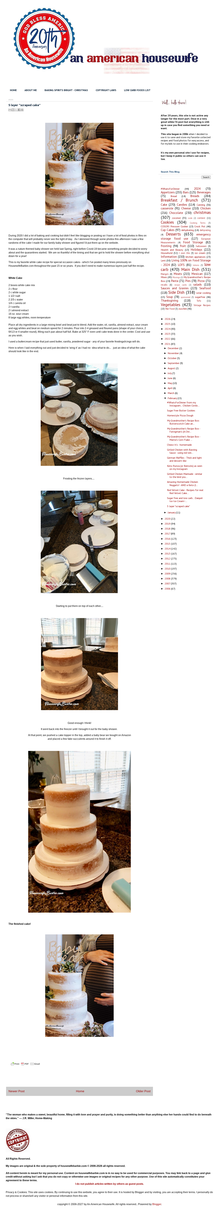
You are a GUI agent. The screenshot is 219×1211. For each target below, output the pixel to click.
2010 (168, 568)
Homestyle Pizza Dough (180, 415)
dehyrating (205, 230)
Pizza (201, 281)
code (190, 218)
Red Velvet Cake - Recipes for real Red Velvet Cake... (185, 491)
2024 (197, 188)
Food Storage (193, 242)
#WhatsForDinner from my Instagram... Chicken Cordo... (183, 404)
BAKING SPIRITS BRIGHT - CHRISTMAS (66, 90)
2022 (168, 338)
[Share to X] (16, 109)
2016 (168, 538)
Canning (201, 204)
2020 (168, 518)
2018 (168, 528)
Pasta (174, 281)
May (170, 383)
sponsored (185, 297)
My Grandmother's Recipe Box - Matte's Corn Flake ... (183, 438)
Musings (176, 277)
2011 (168, 563)
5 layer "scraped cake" (178, 506)
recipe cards (180, 285)
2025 (168, 323)
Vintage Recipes (202, 305)
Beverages (204, 192)
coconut (176, 217)
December (173, 348)
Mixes (164, 277)
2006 (168, 588)
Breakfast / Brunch (179, 200)
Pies (188, 281)
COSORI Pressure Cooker (174, 226)
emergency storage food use (186, 236)
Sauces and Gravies (175, 288)
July (170, 373)
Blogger (156, 1204)
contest (201, 217)
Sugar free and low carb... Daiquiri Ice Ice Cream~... (185, 499)
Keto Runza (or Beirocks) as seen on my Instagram (184, 467)
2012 (168, 558)
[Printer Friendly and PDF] (25, 1066)
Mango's (165, 273)
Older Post (143, 1091)
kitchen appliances (196, 256)
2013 (168, 553)
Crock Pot (199, 226)
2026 (168, 318)
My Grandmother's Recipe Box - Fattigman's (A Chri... (183, 430)
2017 (168, 533)
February (172, 398)
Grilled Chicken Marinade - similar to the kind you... (184, 475)
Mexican (197, 274)
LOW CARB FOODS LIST (137, 90)
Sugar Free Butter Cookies (181, 410)
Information (169, 257)
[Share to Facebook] (19, 109)
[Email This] (10, 109)
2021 (168, 343)
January (172, 512)
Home (80, 1091)
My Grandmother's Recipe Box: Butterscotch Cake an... (183, 422)
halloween (201, 246)
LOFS (181, 265)
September (174, 363)
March (171, 393)
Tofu (199, 300)
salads (197, 284)
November (174, 353)
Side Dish (176, 292)
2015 (168, 543)
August (172, 368)
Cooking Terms (198, 223)
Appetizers (168, 192)
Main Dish (190, 269)
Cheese (186, 208)
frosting (166, 246)
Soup (169, 297)
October (172, 358)
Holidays (196, 249)
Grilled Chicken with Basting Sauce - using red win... (182, 451)
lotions (196, 265)
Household (167, 253)
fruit (183, 246)
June (170, 378)
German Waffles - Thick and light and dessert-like (184, 459)
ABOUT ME (31, 90)
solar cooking (203, 292)
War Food (170, 308)
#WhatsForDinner (170, 188)
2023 (168, 333)
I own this (184, 253)
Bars (186, 192)
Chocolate (176, 213)
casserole (167, 208)
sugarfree (200, 297)
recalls (164, 284)
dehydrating (187, 230)
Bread (174, 196)
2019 (168, 523)
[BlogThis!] (13, 109)
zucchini (182, 308)
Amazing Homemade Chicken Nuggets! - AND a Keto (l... (182, 483)
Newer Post (16, 1091)
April (170, 388)
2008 (168, 578)
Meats (178, 274)
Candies (182, 205)
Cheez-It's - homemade (179, 444)
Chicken (205, 208)
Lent (163, 260)
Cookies (167, 222)
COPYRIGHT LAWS (106, 90)
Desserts (173, 234)
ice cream (200, 253)
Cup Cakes (167, 230)
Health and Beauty (172, 249)
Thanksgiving (169, 300)
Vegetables (170, 304)
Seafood (205, 288)
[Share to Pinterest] (22, 109)
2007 (168, 583)
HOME (13, 90)
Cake (164, 205)
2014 (168, 548)
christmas (202, 212)
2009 (168, 573)
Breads (194, 196)
